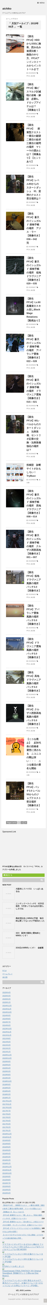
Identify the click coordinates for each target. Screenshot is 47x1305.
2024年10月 (7, 1012)
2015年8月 (6, 1180)
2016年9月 (6, 1140)
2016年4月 (6, 1154)
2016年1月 (6, 1163)
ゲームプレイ (7, 974)
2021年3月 (6, 1045)
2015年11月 (6, 1170)
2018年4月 (6, 1091)
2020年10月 (7, 1058)
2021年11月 (6, 1035)
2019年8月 (6, 1075)
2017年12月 (7, 1101)
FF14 (28, 76)
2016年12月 (7, 1134)
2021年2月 (6, 1048)
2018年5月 (6, 1088)
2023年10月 (7, 1029)
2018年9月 (6, 1084)
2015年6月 (6, 1186)
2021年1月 (6, 1052)
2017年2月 (6, 1127)
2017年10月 (7, 1107)
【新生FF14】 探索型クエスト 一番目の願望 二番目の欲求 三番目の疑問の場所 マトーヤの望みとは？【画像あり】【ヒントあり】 (35, 143)
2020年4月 (6, 1068)
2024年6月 (6, 1025)
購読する (8, 875)
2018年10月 (7, 1081)
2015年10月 (7, 1173)
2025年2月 (6, 999)
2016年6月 (6, 1147)
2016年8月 (6, 1144)
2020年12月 (7, 1055)
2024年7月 (6, 1022)
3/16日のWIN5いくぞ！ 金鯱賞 (30, 948)
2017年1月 (6, 1130)
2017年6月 (6, 1114)
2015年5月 (6, 1190)
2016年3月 (6, 1157)
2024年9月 (6, 1015)
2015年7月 (6, 1183)
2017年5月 (6, 1117)
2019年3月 (6, 1078)
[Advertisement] (20, 848)
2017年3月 (6, 1124)
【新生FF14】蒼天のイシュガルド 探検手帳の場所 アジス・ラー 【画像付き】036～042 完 (34, 228)
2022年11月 (6, 1032)
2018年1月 (6, 1098)
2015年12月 (7, 1167)
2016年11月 (6, 1137)
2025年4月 (6, 992)
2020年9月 (6, 1061)
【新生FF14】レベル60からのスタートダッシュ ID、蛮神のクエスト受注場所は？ (34, 187)
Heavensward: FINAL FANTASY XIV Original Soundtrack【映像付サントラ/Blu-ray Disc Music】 (21, 1273)
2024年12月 (7, 1006)
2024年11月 (6, 1009)
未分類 (33, 76)
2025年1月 (6, 1002)
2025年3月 (6, 996)
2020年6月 (6, 1065)
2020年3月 (6, 1071)
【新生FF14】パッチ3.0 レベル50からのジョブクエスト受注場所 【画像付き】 (34, 794)
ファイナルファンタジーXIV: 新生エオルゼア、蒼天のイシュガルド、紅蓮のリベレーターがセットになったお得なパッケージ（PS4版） (22, 1283)
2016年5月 (6, 1150)
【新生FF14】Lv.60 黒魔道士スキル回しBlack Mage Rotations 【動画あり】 (34, 309)
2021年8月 (6, 1038)
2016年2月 (6, 1160)
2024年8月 (6, 1019)
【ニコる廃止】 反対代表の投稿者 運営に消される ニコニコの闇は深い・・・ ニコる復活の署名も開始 (34, 754)
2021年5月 (6, 1042)
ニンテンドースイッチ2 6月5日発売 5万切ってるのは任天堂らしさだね (30, 906)
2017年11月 (6, 1104)
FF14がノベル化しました (13, 1266)
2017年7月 (6, 1111)
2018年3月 (6, 1094)
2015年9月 (6, 1177)
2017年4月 (6, 1121)
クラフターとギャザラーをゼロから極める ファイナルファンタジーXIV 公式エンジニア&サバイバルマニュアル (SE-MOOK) (23, 1246)
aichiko (6, 8)
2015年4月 (6, 1193)
